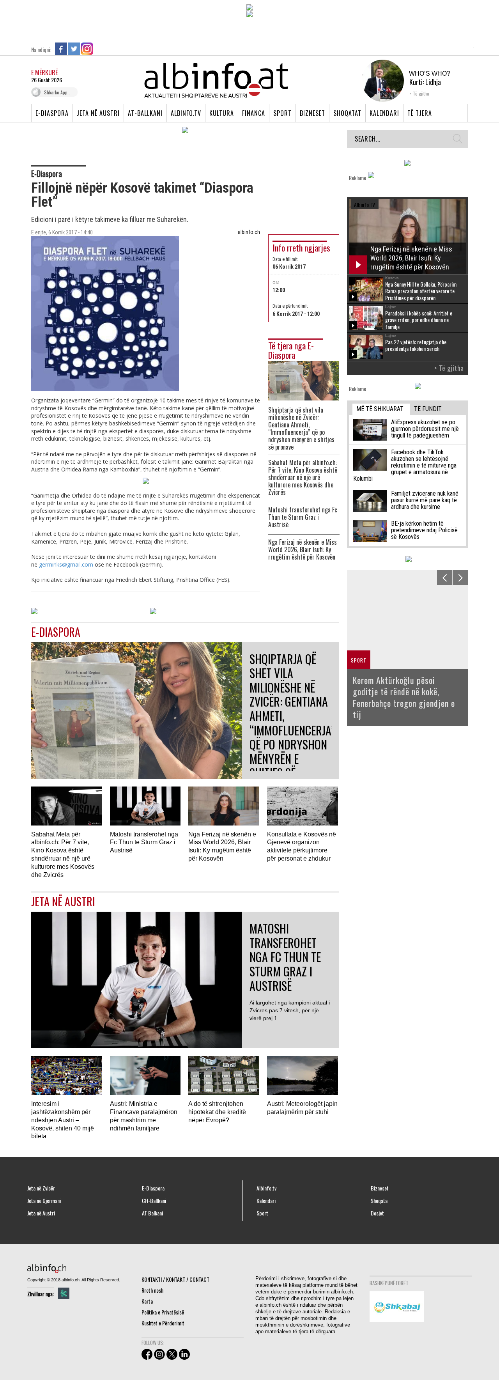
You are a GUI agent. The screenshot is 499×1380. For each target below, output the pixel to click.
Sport (282, 113)
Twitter (74, 49)
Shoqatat (347, 113)
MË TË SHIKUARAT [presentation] (379, 409)
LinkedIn (100, 49)
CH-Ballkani (154, 1201)
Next (460, 577)
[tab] (381, 409)
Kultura (221, 113)
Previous (444, 577)
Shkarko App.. (57, 92)
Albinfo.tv (186, 113)
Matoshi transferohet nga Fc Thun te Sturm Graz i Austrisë (302, 517)
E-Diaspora (52, 113)
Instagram (87, 49)
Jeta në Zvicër (41, 1188)
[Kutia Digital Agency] (63, 1293)
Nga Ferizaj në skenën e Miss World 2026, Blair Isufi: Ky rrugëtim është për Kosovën (302, 550)
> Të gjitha (449, 368)
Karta (147, 1301)
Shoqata (379, 1201)
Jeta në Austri (98, 113)
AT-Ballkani (145, 113)
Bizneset (312, 113)
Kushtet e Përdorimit (163, 1323)
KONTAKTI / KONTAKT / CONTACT (175, 1279)
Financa (253, 113)
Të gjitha (421, 93)
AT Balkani (152, 1213)
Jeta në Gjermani (44, 1201)
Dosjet (377, 1213)
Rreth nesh (152, 1290)
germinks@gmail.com (66, 564)
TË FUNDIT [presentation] (428, 409)
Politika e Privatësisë (163, 1312)
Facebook (61, 49)
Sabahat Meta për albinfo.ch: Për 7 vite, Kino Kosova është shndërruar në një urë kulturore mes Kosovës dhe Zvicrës (302, 477)
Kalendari (384, 113)
